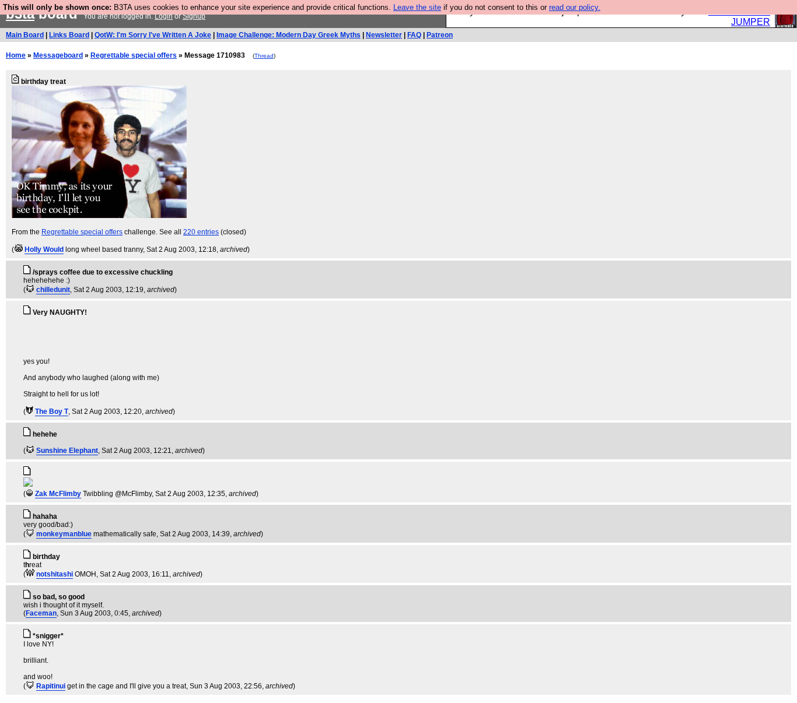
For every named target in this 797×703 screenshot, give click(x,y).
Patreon (440, 35)
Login (164, 16)
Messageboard (58, 55)
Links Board (69, 35)
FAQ (414, 35)
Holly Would (44, 249)
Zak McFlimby (58, 494)
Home (16, 55)
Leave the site (417, 7)
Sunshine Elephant (67, 451)
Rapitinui (50, 686)
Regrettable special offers (133, 55)
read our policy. (574, 7)
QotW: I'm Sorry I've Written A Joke (153, 35)
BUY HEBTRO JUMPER (739, 16)
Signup (194, 16)
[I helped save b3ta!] (18, 249)
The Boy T (51, 411)
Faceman (41, 613)
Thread (264, 55)
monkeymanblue (64, 534)
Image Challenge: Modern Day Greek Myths (288, 35)
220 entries (201, 232)
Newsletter (384, 35)
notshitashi (54, 574)
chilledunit (53, 290)
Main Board (25, 35)
